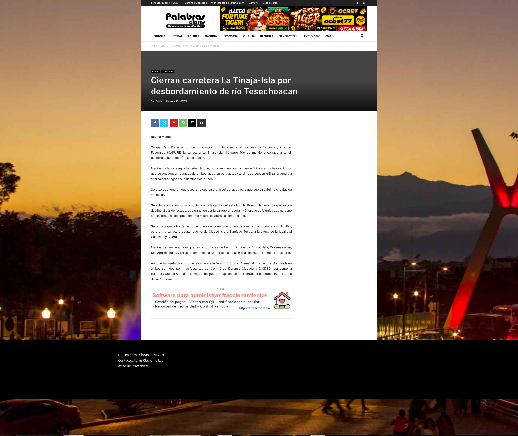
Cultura (249, 36)
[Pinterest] (174, 123)
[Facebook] (357, 3)
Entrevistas (312, 36)
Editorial (160, 36)
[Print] (201, 123)
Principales (167, 71)
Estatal (177, 36)
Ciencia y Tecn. (288, 36)
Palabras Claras (164, 101)
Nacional (211, 36)
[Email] (192, 123)
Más (328, 36)
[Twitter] (364, 3)
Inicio (154, 46)
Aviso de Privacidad (133, 366)
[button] (362, 36)
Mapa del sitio (269, 2)
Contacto (254, 2)
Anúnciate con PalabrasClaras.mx (228, 2)
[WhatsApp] (183, 123)
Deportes (266, 36)
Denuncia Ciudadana (196, 2)
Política (193, 36)
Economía (231, 36)
